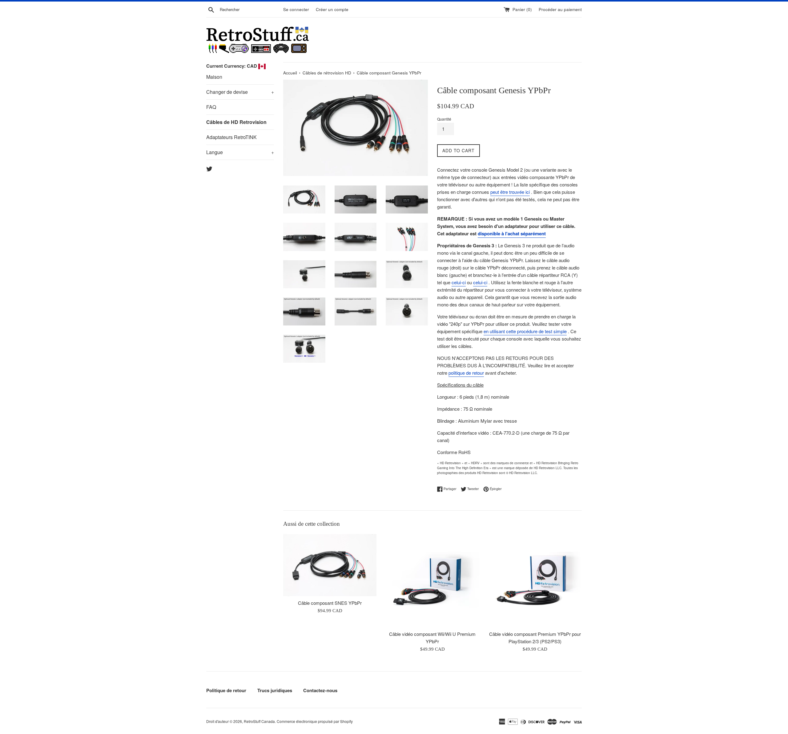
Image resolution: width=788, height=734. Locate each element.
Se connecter (296, 9)
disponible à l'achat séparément (512, 233)
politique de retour (466, 372)
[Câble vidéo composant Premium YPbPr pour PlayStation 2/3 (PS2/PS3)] (535, 580)
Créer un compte (332, 9)
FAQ (211, 106)
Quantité (444, 119)
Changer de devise (240, 91)
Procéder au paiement (560, 9)
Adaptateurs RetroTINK (231, 137)
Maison (214, 76)
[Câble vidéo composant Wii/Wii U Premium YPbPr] (432, 580)
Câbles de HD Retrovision (236, 122)
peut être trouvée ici (510, 192)
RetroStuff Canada (259, 721)
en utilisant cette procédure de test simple (525, 331)
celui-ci (459, 282)
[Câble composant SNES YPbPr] (329, 565)
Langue (240, 152)
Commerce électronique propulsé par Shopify (315, 721)
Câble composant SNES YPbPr (330, 603)
